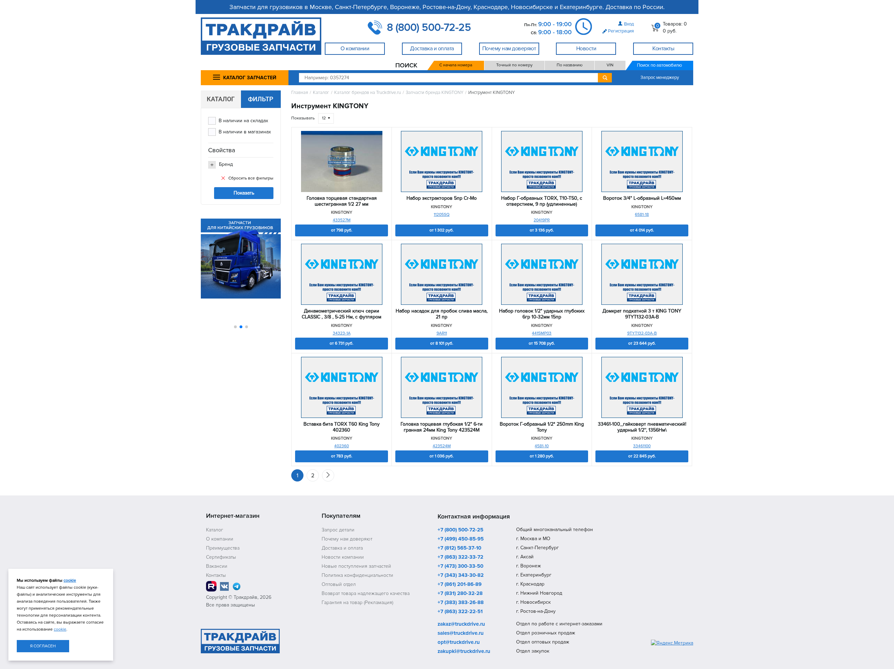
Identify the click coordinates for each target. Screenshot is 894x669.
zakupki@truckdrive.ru (464, 651)
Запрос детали (338, 530)
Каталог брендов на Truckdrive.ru (367, 92)
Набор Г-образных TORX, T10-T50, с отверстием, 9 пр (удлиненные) (541, 201)
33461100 (642, 446)
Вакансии (216, 566)
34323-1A (342, 333)
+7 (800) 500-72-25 (460, 530)
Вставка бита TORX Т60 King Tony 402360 (341, 427)
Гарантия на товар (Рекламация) (357, 602)
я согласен (43, 646)
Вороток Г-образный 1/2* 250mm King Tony (542, 427)
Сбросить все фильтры (250, 178)
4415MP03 (541, 333)
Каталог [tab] (221, 99)
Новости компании (343, 557)
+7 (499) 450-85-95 (461, 539)
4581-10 (542, 446)
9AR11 (442, 333)
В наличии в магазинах (245, 132)
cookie (70, 580)
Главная (299, 92)
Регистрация (621, 31)
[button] (235, 326)
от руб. (341, 230)
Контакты (216, 575)
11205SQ (441, 214)
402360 (341, 446)
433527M (342, 220)
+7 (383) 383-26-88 (461, 603)
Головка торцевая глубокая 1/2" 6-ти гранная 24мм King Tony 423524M (442, 427)
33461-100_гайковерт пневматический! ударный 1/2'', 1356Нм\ (642, 427)
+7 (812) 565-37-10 (459, 548)
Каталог (321, 92)
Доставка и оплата (342, 548)
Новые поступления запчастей (356, 566)
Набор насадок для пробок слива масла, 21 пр (442, 314)
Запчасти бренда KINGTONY (434, 92)
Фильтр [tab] (260, 99)
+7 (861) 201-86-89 (460, 584)
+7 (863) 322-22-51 (460, 612)
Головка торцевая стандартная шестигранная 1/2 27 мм (342, 201)
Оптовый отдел (339, 584)
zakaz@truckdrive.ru (461, 624)
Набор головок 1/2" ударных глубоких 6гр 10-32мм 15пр (542, 314)
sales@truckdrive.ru (461, 633)
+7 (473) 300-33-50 (460, 566)
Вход (629, 24)
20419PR (542, 220)
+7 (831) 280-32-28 (460, 593)
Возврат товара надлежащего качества (366, 593)
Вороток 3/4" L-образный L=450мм (642, 198)
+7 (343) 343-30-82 (461, 575)
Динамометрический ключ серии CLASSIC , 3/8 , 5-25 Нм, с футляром (341, 314)
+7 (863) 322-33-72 (460, 557)
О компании (219, 539)
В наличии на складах (243, 121)
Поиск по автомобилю (659, 65)
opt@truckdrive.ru (459, 642)
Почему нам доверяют (347, 539)
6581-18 (642, 214)
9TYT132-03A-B (642, 333)
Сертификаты (221, 557)
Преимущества (223, 548)
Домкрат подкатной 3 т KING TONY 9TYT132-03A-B (641, 314)
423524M (442, 446)
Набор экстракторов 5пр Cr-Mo (441, 198)
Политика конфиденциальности (357, 575)
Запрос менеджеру (659, 77)
